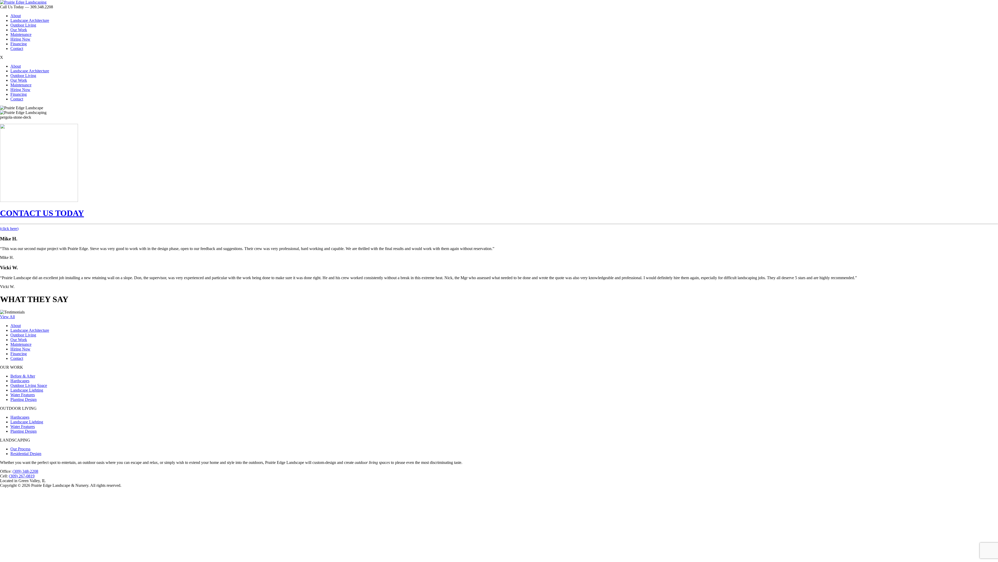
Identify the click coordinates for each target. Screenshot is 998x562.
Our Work (18, 30)
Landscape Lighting (26, 390)
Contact (16, 48)
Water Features (22, 395)
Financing (18, 44)
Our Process (20, 449)
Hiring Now (20, 39)
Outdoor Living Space (28, 385)
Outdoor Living (23, 25)
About (15, 16)
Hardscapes (19, 381)
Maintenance (20, 34)
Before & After (22, 376)
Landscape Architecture (29, 20)
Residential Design (25, 453)
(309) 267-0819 (22, 476)
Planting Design (23, 399)
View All (7, 317)
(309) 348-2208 (25, 471)
